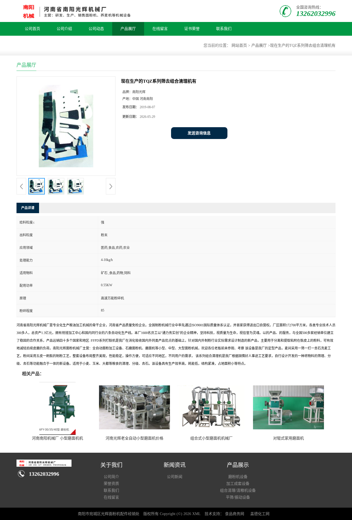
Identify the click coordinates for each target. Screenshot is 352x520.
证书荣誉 (192, 29)
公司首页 (32, 29)
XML (196, 514)
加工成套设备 (237, 484)
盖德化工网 (260, 514)
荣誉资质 (111, 484)
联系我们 (224, 29)
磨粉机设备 (238, 477)
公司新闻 (174, 477)
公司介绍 (64, 29)
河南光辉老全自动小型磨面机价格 (134, 438)
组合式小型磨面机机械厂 (211, 438)
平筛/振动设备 (238, 497)
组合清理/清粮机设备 (238, 490)
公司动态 (96, 29)
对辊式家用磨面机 (288, 438)
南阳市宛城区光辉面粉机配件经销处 (108, 514)
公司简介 (111, 477)
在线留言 (160, 29)
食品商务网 (234, 514)
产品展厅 (128, 29)
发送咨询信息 (199, 133)
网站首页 (239, 45)
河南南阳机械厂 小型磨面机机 (57, 438)
